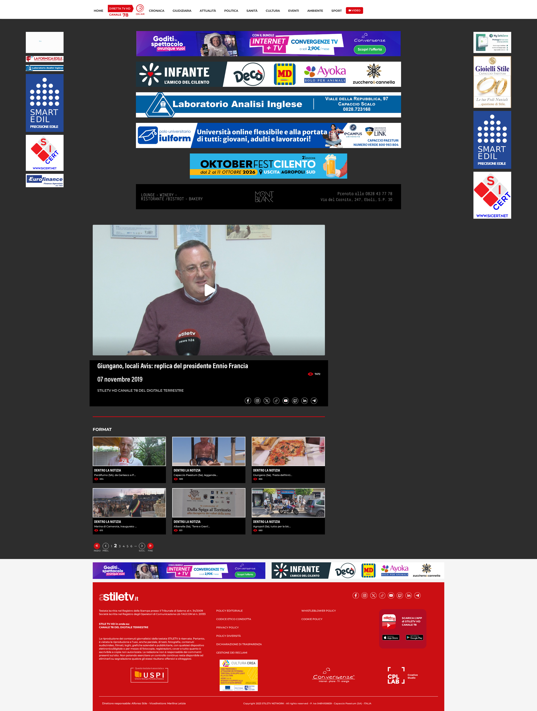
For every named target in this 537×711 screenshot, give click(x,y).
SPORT (336, 11)
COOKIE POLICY (311, 619)
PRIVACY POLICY (227, 627)
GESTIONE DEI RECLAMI (231, 652)
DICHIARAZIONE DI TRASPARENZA (239, 644)
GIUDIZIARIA (182, 11)
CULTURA (273, 11)
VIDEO (355, 10)
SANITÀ (251, 11)
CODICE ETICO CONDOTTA (233, 619)
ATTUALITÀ (208, 11)
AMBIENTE (315, 11)
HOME (98, 11)
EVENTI (293, 11)
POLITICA (231, 11)
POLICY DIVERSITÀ (228, 635)
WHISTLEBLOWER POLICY (318, 610)
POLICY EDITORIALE (229, 610)
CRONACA (156, 11)
